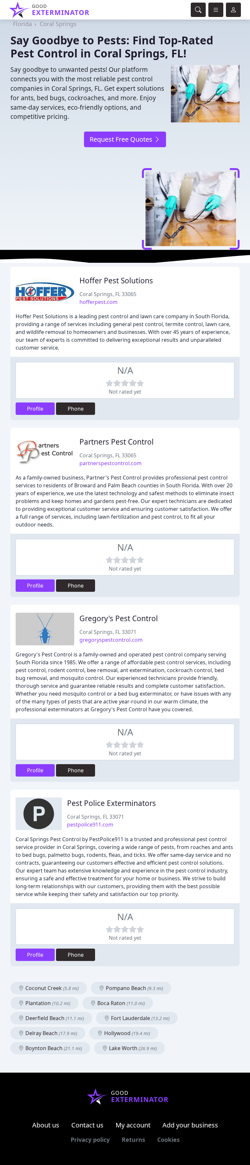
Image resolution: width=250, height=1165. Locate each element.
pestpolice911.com (90, 824)
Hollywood (126, 1033)
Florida (22, 24)
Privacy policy (90, 1139)
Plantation (47, 1003)
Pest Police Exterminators (111, 803)
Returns (133, 1139)
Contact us (87, 1125)
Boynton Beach (53, 1048)
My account (133, 1125)
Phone (76, 408)
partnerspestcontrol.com (110, 463)
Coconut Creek (51, 988)
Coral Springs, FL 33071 (107, 632)
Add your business (190, 1125)
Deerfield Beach (54, 1018)
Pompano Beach (133, 988)
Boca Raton (120, 1003)
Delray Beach (50, 1033)
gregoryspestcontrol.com (111, 639)
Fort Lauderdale (140, 1018)
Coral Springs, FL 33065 (107, 294)
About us (45, 1125)
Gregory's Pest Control (118, 618)
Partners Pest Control (116, 442)
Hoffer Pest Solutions (116, 281)
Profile (35, 408)
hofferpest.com (98, 302)
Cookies (168, 1139)
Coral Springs (58, 24)
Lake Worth (132, 1048)
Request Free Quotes (122, 139)
